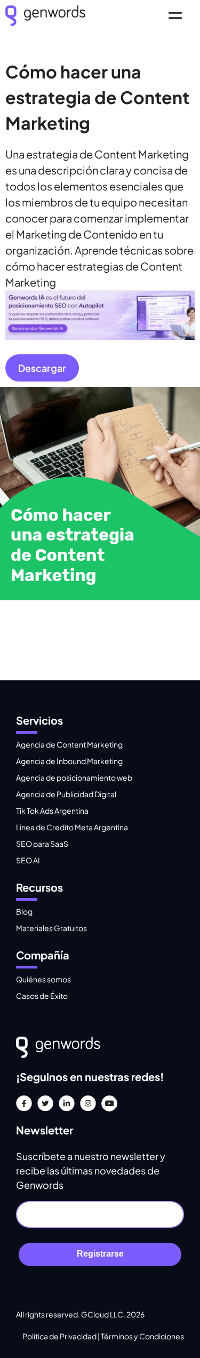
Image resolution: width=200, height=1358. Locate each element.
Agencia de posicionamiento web (74, 777)
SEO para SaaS (42, 843)
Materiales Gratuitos (51, 928)
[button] (175, 16)
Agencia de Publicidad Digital (66, 794)
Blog (24, 911)
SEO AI (28, 860)
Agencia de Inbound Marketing (69, 761)
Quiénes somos (43, 979)
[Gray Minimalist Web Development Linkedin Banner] (100, 335)
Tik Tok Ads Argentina (52, 810)
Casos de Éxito (42, 995)
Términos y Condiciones (142, 1336)
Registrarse (100, 1253)
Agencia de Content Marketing (69, 744)
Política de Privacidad (60, 1336)
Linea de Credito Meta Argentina (72, 827)
